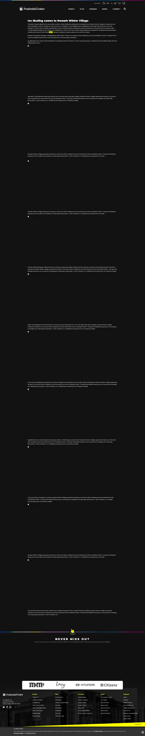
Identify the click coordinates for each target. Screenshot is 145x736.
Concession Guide (106, 697)
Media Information (129, 708)
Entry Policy (59, 697)
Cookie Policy (98, 731)
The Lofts (81, 708)
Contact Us (126, 710)
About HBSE (127, 718)
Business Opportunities (130, 713)
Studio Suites (82, 705)
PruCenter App (105, 713)
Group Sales (36, 716)
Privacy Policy (18, 733)
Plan (82, 9)
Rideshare (58, 710)
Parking (57, 705)
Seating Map (36, 713)
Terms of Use (30, 733)
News (125, 697)
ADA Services (105, 702)
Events (71, 9)
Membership (82, 697)
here (50, 32)
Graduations (36, 702)
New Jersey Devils (38, 705)
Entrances (58, 708)
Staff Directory (127, 702)
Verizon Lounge (83, 700)
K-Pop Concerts (37, 700)
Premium (93, 9)
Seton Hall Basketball (39, 708)
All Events (36, 697)
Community (126, 716)
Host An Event (105, 708)
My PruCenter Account (85, 713)
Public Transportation (62, 702)
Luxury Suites (82, 702)
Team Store (104, 710)
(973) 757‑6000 (16, 704)
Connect (116, 9)
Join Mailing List (128, 705)
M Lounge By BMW (84, 710)
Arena (104, 9)
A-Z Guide (104, 700)
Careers (125, 700)
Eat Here (58, 713)
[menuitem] (70, 8)
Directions (58, 700)
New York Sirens (38, 710)
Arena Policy (104, 705)
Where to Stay (59, 716)
